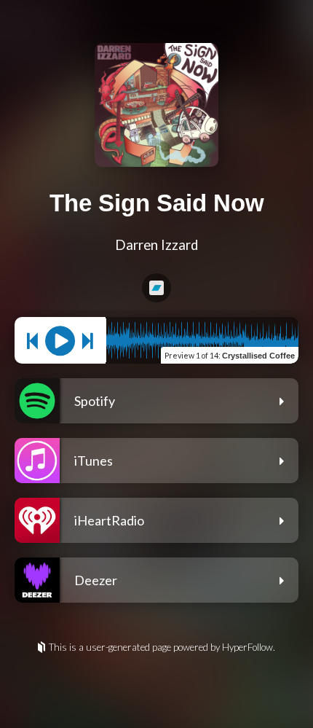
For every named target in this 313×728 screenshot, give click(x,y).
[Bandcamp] (156, 287)
